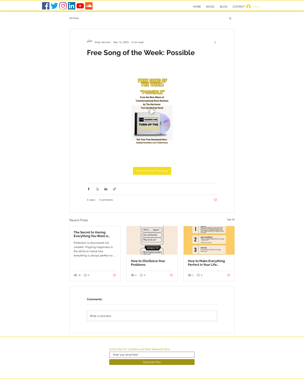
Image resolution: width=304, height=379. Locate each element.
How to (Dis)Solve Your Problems (148, 262)
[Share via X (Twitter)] (97, 189)
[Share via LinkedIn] (105, 189)
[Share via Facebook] (88, 189)
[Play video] (152, 111)
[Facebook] (45, 5)
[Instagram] (63, 5)
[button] (230, 18)
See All (231, 219)
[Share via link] (114, 189)
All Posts (74, 18)
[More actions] (215, 42)
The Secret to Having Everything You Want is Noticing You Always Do (91, 234)
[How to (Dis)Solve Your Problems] (152, 240)
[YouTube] (80, 5)
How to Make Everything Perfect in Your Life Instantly (206, 262)
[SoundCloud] (89, 5)
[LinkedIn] (71, 5)
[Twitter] (54, 5)
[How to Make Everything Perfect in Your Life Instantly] (209, 240)
